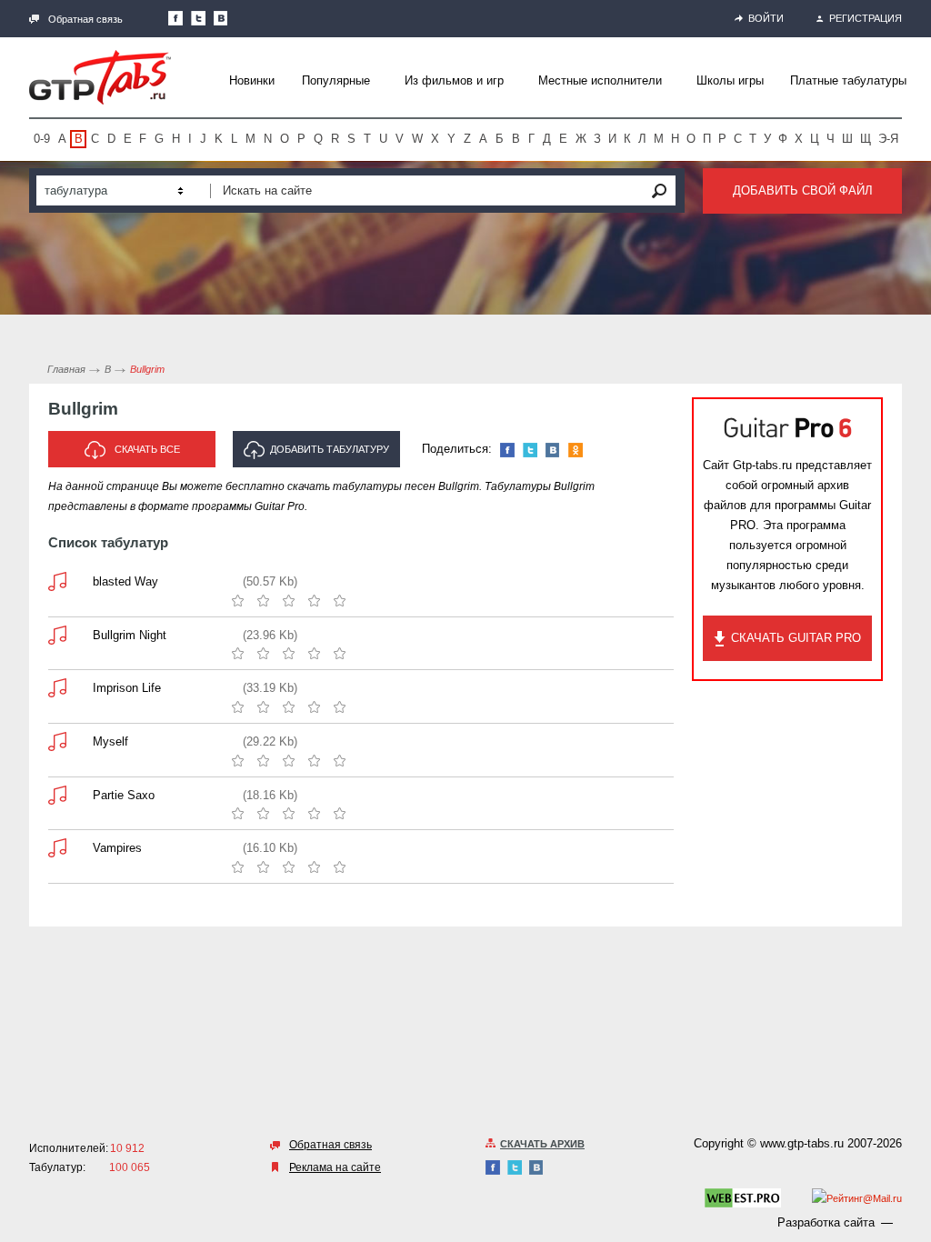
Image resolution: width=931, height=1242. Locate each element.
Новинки (252, 80)
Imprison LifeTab (57, 687)
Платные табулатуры (848, 80)
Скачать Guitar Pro (796, 638)
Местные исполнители (600, 80)
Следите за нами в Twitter (198, 18)
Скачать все (147, 449)
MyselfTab (57, 741)
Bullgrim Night (129, 635)
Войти (766, 18)
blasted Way (125, 581)
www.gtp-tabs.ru (802, 1143)
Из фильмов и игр (454, 80)
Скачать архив (542, 1143)
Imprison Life (127, 688)
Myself (110, 741)
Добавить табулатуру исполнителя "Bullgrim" (318, 455)
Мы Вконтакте (221, 18)
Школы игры (730, 80)
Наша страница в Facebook (175, 18)
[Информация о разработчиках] (743, 1201)
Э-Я (888, 138)
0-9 (42, 138)
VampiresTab (57, 847)
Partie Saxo (124, 795)
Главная (66, 369)
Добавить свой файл (803, 190)
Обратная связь (85, 19)
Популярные (336, 80)
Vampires (117, 848)
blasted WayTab (57, 581)
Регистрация (865, 18)
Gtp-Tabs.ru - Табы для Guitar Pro (100, 77)
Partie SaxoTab (57, 795)
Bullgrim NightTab (57, 635)
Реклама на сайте (335, 1167)
